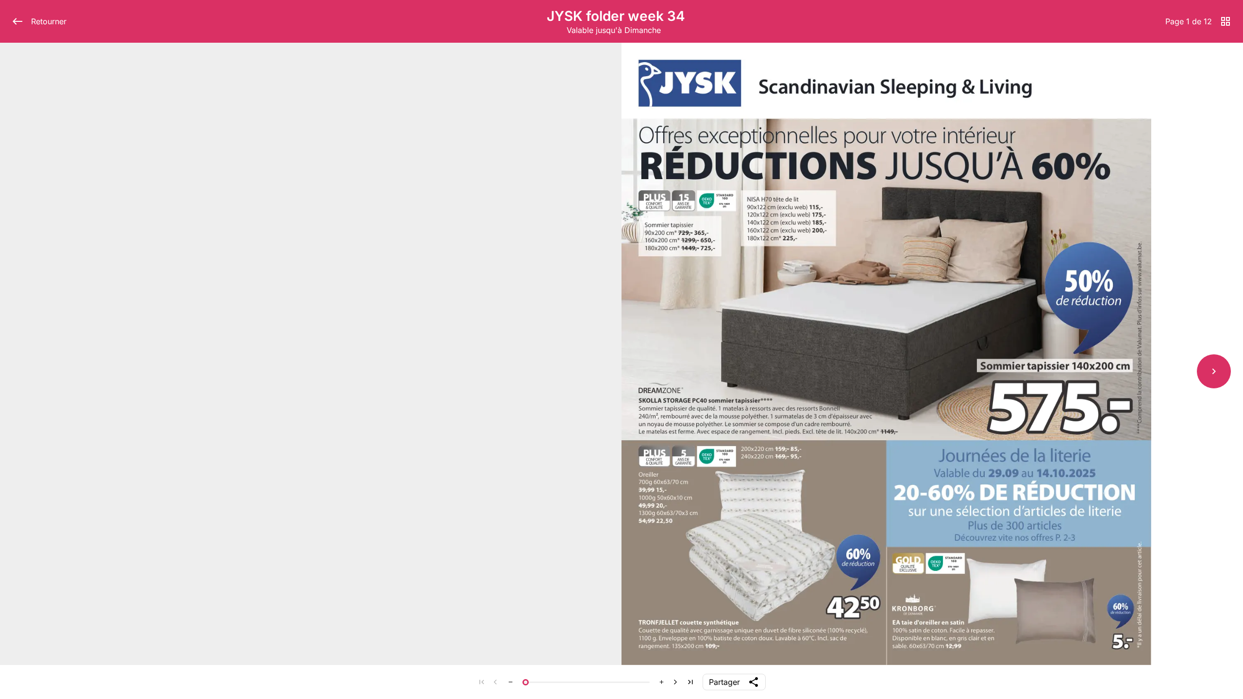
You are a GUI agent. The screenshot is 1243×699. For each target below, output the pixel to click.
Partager (724, 682)
